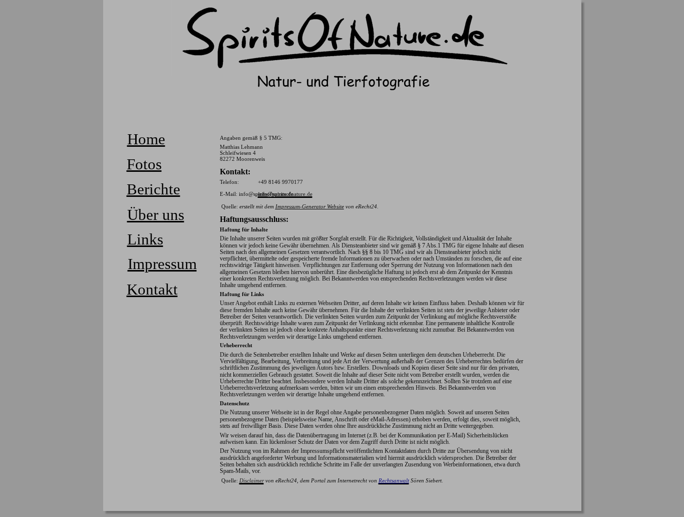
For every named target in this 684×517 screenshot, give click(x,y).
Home (146, 139)
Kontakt (152, 289)
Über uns (155, 214)
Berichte (153, 189)
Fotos (144, 164)
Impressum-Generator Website (309, 206)
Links (145, 239)
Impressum (162, 264)
